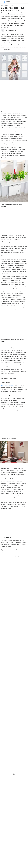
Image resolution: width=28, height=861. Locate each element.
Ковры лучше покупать (7, 385)
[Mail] (4, 1)
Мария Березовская (10, 30)
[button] (14, 66)
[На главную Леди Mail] (7, 1)
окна (12, 244)
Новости (12, 5)
